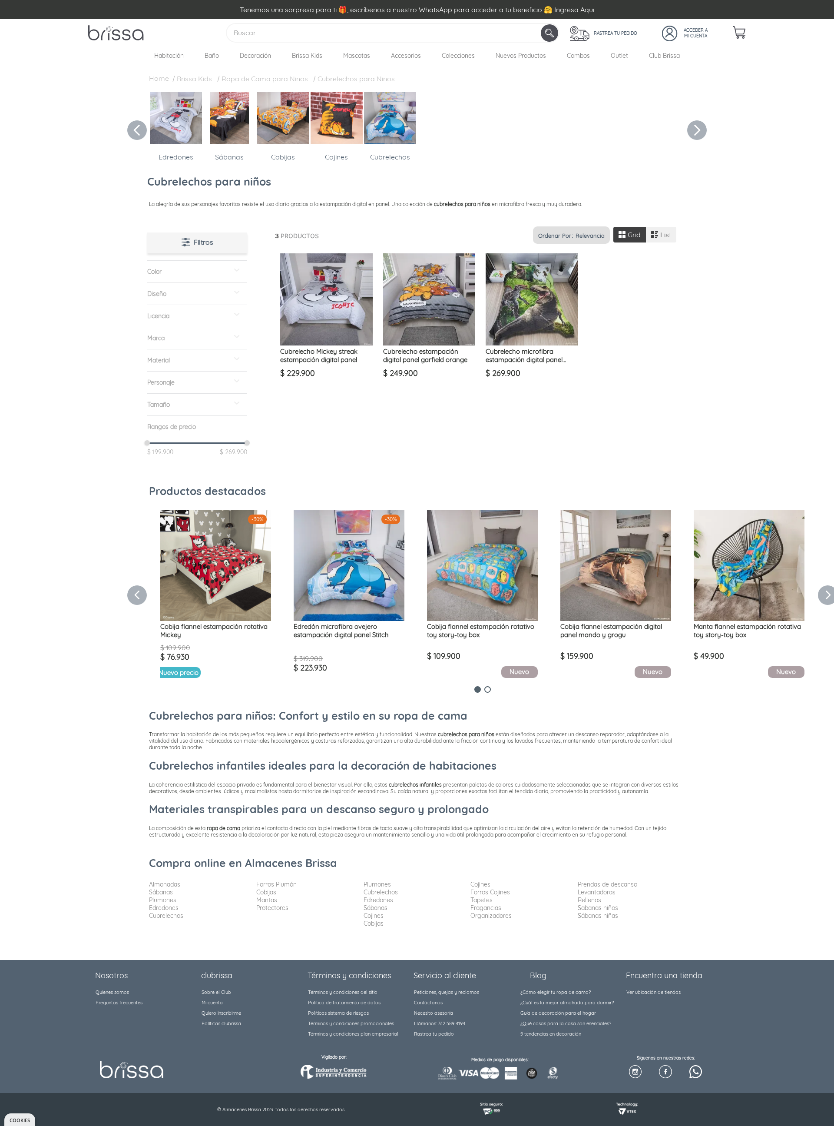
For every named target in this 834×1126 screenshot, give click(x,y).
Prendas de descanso (607, 884)
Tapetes (481, 900)
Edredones (176, 157)
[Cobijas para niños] (283, 141)
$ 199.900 (160, 452)
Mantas (266, 900)
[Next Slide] (697, 130)
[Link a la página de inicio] (159, 79)
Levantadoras (597, 892)
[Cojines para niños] (337, 141)
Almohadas (164, 884)
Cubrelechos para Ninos (356, 78)
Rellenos (589, 900)
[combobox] (392, 33)
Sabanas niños (598, 908)
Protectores (272, 908)
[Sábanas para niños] (229, 141)
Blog (538, 975)
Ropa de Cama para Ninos (265, 78)
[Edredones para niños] (176, 141)
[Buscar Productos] (550, 33)
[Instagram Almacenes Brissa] (635, 1072)
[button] (197, 272)
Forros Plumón (276, 884)
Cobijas (283, 157)
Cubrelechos (390, 157)
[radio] (629, 234)
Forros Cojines (490, 892)
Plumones (162, 900)
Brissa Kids (194, 78)
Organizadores (491, 916)
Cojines (336, 157)
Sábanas (229, 157)
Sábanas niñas (598, 916)
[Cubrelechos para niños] (390, 141)
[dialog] (19, 1119)
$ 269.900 (231, 452)
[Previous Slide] (137, 130)
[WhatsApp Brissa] (696, 1072)
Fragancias (485, 908)
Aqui (587, 9)
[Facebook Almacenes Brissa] (665, 1072)
